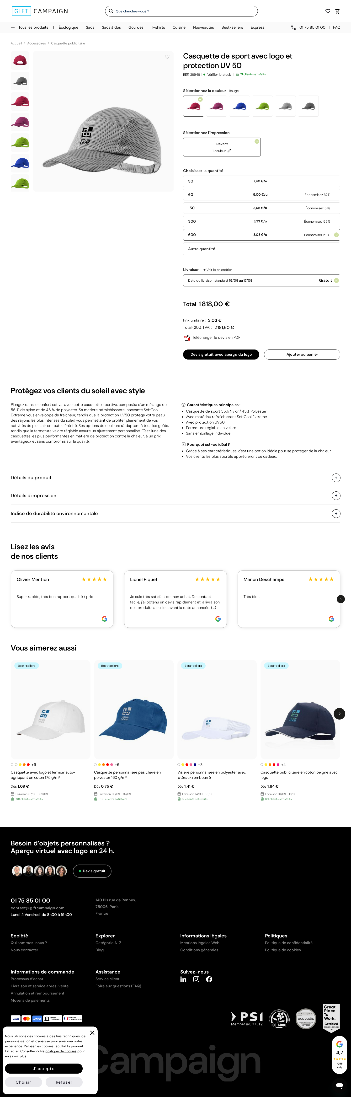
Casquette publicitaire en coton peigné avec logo (299, 775)
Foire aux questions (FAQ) (118, 986)
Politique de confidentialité (289, 942)
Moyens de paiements (30, 1000)
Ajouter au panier (302, 354)
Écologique (68, 27)
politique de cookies (60, 1051)
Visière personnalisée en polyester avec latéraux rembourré (211, 775)
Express (258, 27)
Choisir (23, 1082)
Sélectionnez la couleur (211, 90)
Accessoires (36, 43)
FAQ (336, 27)
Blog (100, 949)
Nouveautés (203, 27)
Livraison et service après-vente (40, 986)
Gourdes (136, 27)
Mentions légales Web (199, 942)
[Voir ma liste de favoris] (328, 11)
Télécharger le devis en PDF (215, 337)
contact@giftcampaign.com (37, 907)
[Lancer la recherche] (109, 11)
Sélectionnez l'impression (206, 132)
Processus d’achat (27, 978)
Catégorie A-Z (108, 942)
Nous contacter (24, 949)
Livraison (207, 269)
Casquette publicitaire (68, 43)
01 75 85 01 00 (30, 900)
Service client (107, 978)
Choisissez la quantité (203, 170)
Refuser (64, 1082)
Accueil (16, 43)
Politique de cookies (283, 949)
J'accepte (44, 1068)
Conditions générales (199, 949)
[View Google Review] (104, 619)
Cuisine (179, 27)
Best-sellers (232, 27)
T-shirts (158, 27)
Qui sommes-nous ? (29, 942)
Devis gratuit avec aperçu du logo (221, 354)
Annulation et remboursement (37, 993)
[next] (341, 599)
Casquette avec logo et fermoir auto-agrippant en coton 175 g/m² (43, 775)
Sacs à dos (111, 27)
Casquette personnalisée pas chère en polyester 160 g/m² (127, 775)
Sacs (90, 27)
